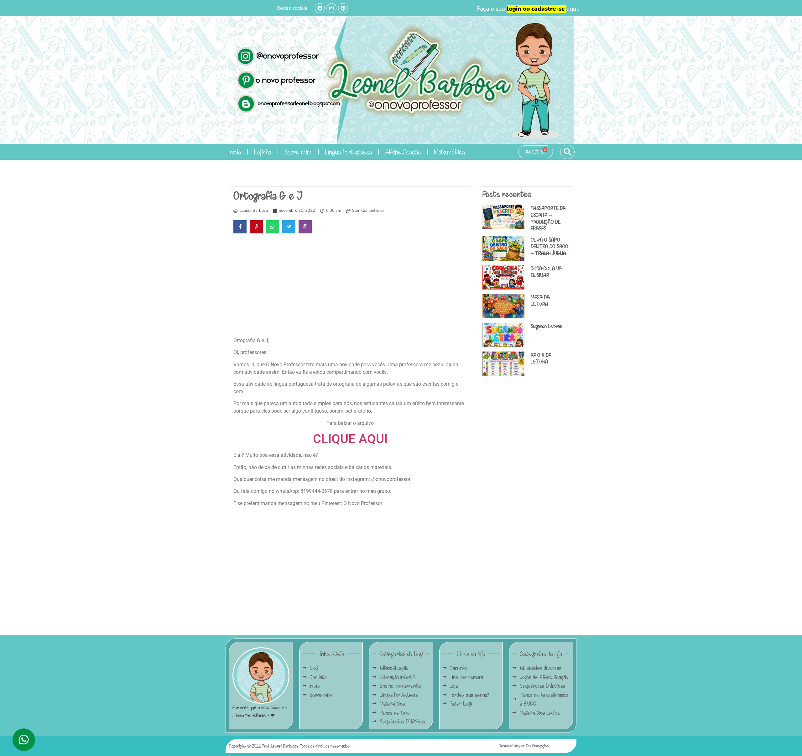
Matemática (449, 151)
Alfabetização (403, 151)
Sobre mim (298, 151)
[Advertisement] (350, 287)
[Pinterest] (343, 8)
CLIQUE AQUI (350, 438)
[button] (567, 152)
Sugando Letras (546, 326)
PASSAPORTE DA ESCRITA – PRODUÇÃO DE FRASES (548, 218)
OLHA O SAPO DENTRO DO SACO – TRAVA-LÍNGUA (549, 246)
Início (235, 151)
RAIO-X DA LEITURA (541, 358)
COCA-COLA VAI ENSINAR (546, 272)
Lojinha (262, 151)
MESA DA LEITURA (540, 301)
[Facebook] (320, 8)
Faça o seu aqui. (528, 9)
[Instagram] (331, 8)
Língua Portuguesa (348, 151)
